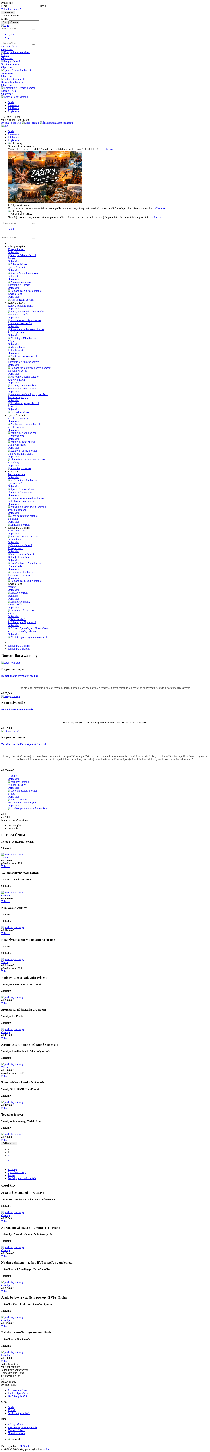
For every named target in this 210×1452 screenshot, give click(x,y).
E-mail (4, 5)
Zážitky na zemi (16, 435)
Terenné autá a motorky (20, 492)
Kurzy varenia (15, 548)
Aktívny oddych (16, 379)
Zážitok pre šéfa (16, 332)
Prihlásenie (13, 108)
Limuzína (13, 518)
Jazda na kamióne (17, 509)
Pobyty (5, 55)
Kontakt (12, 1410)
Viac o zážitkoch (16, 1430)
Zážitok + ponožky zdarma (22, 631)
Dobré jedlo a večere (18, 557)
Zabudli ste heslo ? (11, 9)
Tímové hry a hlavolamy (20, 453)
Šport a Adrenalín (10, 64)
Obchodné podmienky (19, 1413)
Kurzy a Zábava (9, 46)
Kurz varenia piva (17, 530)
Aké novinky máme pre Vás (22, 1427)
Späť (5, 22)
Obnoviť (14, 22)
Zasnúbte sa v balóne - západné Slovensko (24, 744)
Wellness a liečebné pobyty (22, 388)
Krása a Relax (8, 90)
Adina (46, 1449)
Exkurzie (12, 406)
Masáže (12, 586)
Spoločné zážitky (17, 784)
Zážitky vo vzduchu (18, 418)
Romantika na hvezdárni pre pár (19, 675)
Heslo (43, 5)
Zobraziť (5, 866)
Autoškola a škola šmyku (21, 501)
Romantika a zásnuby (19, 575)
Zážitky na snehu (17, 444)
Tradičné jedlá (15, 566)
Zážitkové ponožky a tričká (22, 622)
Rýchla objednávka (11, 122)
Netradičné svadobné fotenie (17, 709)
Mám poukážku (64, 122)
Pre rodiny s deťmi (17, 370)
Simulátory (13, 462)
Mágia (11, 341)
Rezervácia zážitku (17, 1390)
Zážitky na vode (16, 427)
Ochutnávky (14, 539)
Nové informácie (16, 1433)
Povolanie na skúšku (18, 314)
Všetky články (15, 1424)
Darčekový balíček (17, 1396)
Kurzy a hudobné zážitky (21, 305)
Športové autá (15, 483)
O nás (11, 102)
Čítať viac (109, 149)
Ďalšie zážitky (9, 1143)
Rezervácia (13, 105)
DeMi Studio (23, 1446)
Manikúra (13, 595)
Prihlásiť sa (8, 12)
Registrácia (13, 111)
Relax (11, 613)
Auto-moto (7, 73)
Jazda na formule (16, 474)
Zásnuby (12, 776)
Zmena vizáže (15, 604)
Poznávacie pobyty (18, 397)
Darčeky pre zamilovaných (22, 802)
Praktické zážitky (17, 350)
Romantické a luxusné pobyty (23, 361)
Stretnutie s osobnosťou (20, 323)
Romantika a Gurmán (12, 82)
